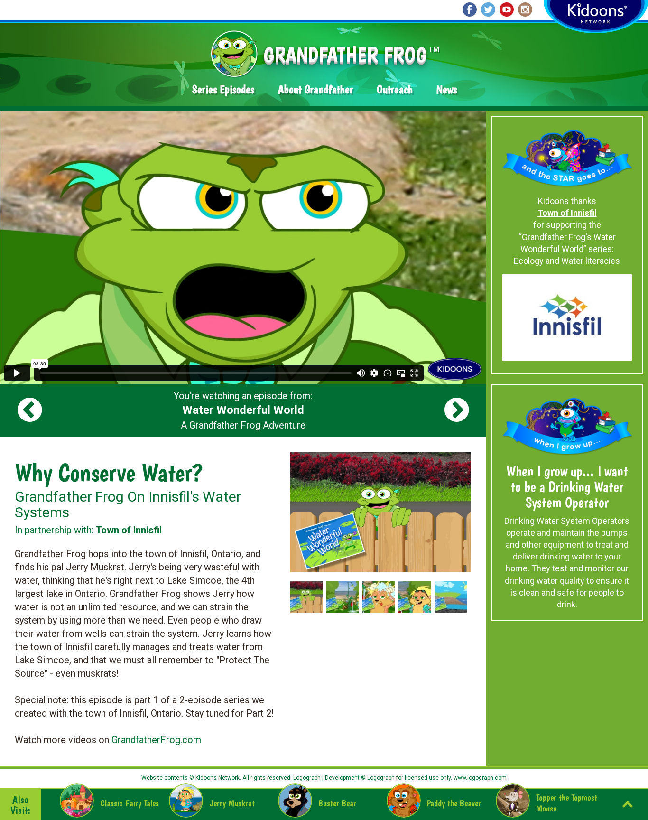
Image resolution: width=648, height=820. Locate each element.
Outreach (395, 89)
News (446, 89)
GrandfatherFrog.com (156, 739)
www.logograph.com (479, 777)
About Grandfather (315, 89)
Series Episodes (223, 89)
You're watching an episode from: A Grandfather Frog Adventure (243, 410)
